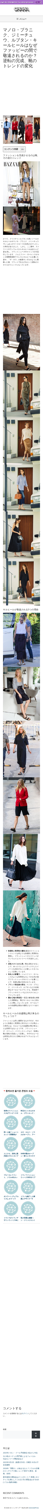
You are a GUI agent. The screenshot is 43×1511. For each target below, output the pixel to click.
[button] (2, 124)
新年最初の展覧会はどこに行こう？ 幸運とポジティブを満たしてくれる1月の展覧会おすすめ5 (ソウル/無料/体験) (21, 1479)
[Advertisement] (21, 94)
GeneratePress (34, 1508)
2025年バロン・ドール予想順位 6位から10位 (20, 1453)
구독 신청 (38, 2)
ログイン (25, 1413)
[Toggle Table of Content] (21, 149)
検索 (4, 1429)
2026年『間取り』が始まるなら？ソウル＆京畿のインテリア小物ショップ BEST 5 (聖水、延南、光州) (21, 1471)
